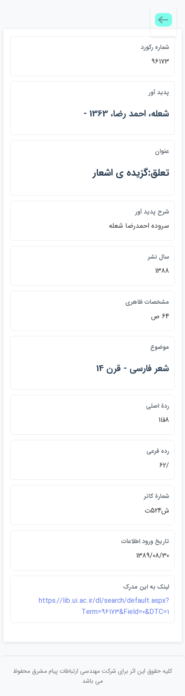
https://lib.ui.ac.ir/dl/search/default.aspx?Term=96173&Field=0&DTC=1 (104, 606)
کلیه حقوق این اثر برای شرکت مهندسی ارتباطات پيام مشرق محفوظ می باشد (92, 675)
